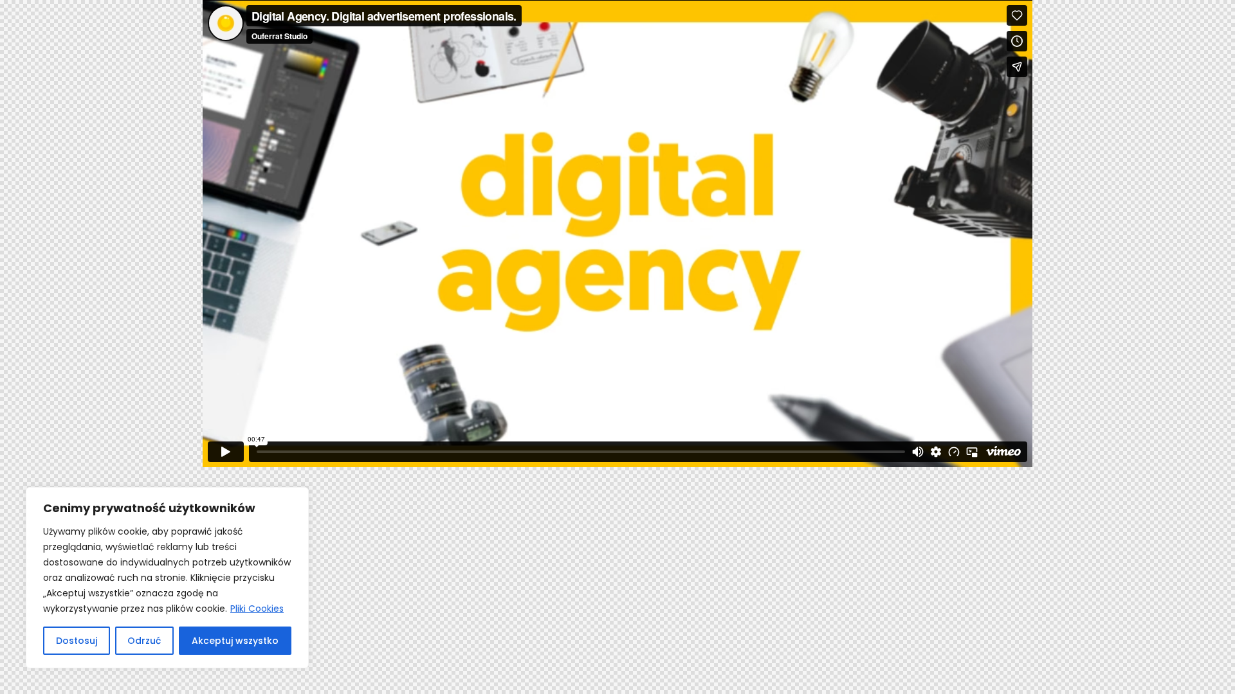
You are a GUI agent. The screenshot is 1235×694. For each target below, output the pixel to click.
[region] (167, 577)
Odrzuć (144, 640)
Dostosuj (76, 640)
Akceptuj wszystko (235, 640)
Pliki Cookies (257, 608)
